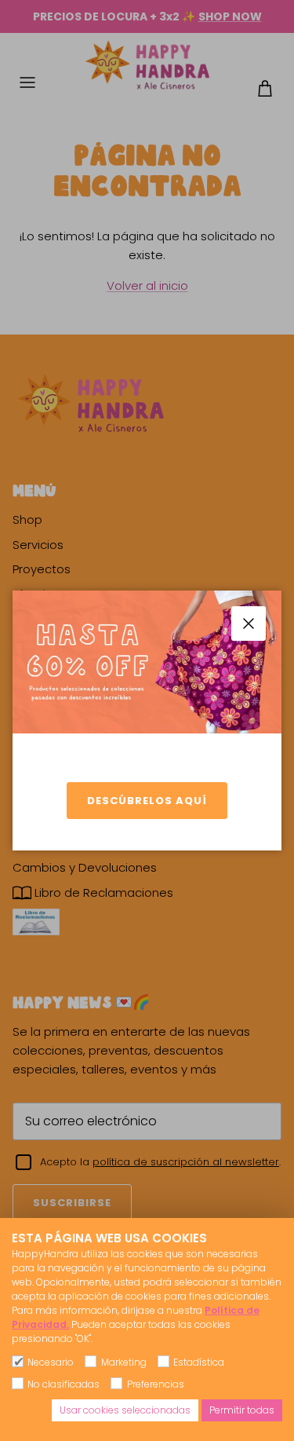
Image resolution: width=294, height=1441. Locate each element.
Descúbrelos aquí (147, 800)
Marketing (123, 1362)
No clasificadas (63, 1384)
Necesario (50, 1362)
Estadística (198, 1362)
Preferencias (155, 1384)
